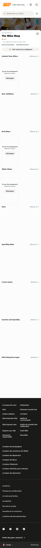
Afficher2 (34, 94)
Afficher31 (33, 56)
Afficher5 (34, 320)
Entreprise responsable (7, 436)
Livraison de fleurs (9, 460)
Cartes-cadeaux (8, 414)
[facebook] (11, 531)
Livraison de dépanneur (11, 455)
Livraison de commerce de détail (15, 451)
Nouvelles (24, 435)
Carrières (23, 414)
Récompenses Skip (9, 418)
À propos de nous (9, 405)
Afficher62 (33, 169)
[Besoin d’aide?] (31, 4)
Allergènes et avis (22, 44)
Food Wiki (24, 430)
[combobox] (19, 13)
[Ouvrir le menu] (36, 5)
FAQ (4, 409)
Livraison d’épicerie (10, 464)
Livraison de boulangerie (12, 446)
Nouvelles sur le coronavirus (12, 511)
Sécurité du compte (9, 506)
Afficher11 (33, 244)
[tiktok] (24, 531)
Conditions (6, 486)
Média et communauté (25, 419)
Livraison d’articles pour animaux (15, 468)
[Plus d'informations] (37, 34)
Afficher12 (33, 207)
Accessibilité (6, 501)
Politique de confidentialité (12, 491)
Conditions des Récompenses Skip (14, 516)
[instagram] (18, 531)
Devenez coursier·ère (28, 409)
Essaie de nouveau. (10, 73)
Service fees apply (8, 44)
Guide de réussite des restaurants (28, 425)
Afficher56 (33, 132)
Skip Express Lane (9, 424)
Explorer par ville (9, 430)
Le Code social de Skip (10, 496)
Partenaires (24, 405)
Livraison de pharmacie (11, 473)
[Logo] (7, 5)
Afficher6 (34, 282)
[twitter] (4, 531)
